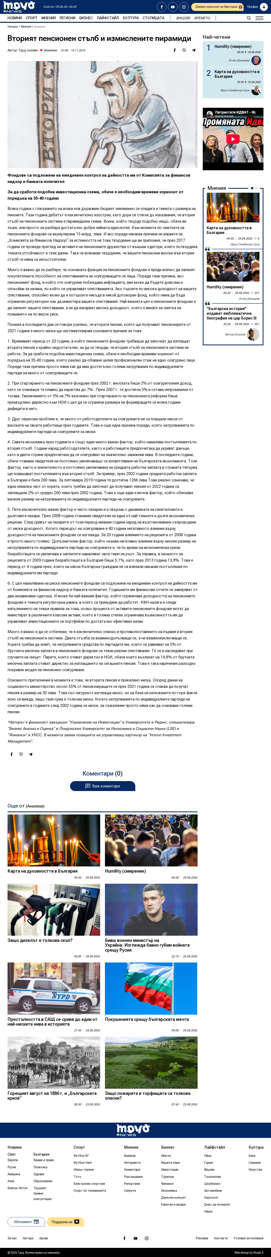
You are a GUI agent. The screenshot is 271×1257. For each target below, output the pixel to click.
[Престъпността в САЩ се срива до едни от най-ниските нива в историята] (54, 988)
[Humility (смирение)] (151, 840)
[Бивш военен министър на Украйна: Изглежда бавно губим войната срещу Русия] (151, 910)
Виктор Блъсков (235, 334)
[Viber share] (184, 50)
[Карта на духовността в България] (54, 840)
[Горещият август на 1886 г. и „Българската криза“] (54, 1063)
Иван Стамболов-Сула (234, 90)
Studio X (258, 1252)
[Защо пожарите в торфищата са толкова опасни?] (151, 1063)
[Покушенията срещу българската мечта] (151, 988)
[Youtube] (173, 7)
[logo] (19, 7)
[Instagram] (184, 7)
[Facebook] (161, 7)
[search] (249, 18)
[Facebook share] (175, 50)
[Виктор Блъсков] (253, 334)
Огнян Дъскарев (239, 60)
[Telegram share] (194, 50)
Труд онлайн (28, 50)
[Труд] (133, 1130)
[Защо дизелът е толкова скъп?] (54, 910)
